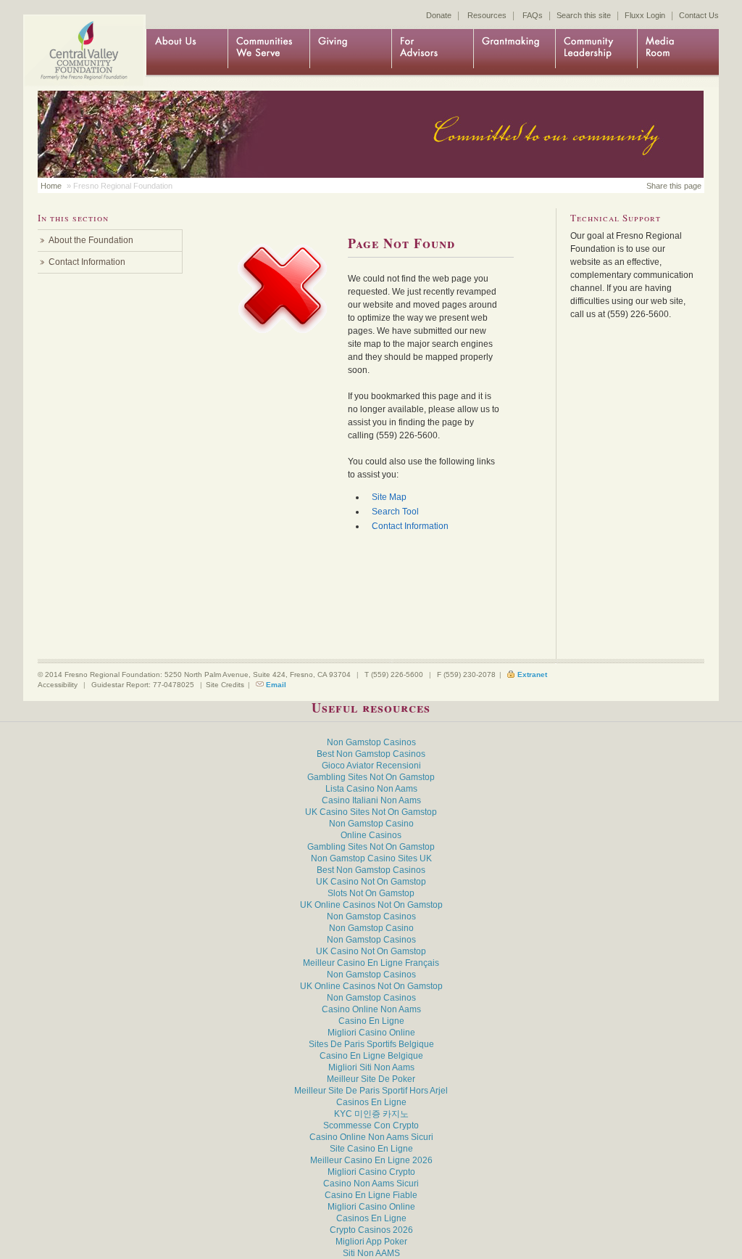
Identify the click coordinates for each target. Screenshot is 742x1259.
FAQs (532, 15)
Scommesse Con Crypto (371, 1125)
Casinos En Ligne (371, 1102)
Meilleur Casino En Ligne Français (371, 963)
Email (276, 685)
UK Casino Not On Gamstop (371, 882)
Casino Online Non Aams (371, 1009)
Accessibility (58, 685)
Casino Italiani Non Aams (371, 800)
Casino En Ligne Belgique (371, 1056)
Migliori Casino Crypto (371, 1172)
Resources (487, 15)
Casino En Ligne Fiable (371, 1195)
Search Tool (395, 512)
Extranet (532, 674)
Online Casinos (371, 835)
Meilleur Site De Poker (371, 1079)
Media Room (678, 52)
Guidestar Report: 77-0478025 (142, 685)
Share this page (673, 185)
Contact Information (410, 526)
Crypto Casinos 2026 (371, 1230)
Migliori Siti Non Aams (371, 1067)
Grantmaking (514, 52)
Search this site (583, 15)
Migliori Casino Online (371, 1033)
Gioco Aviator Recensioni (371, 765)
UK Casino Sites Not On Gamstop (371, 812)
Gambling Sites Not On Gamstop (371, 777)
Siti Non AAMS (371, 1253)
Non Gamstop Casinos (371, 742)
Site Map (389, 497)
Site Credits (225, 685)
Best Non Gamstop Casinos (371, 754)
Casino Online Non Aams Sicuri (371, 1137)
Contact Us (699, 15)
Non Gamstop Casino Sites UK (371, 858)
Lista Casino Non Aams (371, 789)
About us (187, 52)
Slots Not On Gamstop (371, 893)
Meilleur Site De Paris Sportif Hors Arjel (371, 1091)
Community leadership (596, 52)
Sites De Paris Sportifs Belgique (371, 1044)
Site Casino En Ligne (371, 1149)
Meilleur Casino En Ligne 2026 (371, 1160)
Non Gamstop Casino (371, 824)
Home (81, 38)
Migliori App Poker (371, 1242)
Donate (438, 15)
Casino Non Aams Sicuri (371, 1183)
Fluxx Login (645, 15)
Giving (350, 52)
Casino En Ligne (371, 1021)
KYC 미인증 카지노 (371, 1114)
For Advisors (432, 52)
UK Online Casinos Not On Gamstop (371, 905)
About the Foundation (91, 240)
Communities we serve (268, 52)
